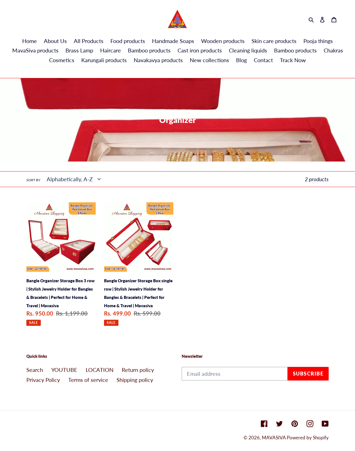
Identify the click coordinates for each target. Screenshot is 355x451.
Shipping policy (134, 379)
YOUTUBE (64, 369)
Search (34, 369)
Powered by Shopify (308, 437)
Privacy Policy (43, 379)
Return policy (138, 369)
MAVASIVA (274, 437)
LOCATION (99, 369)
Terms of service (88, 379)
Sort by (33, 180)
